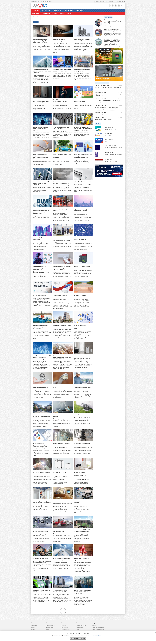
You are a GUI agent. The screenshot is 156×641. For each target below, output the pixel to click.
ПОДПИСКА (79, 10)
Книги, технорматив (50, 627)
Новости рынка (108, 17)
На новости (63, 625)
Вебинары (33, 627)
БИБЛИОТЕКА (69, 10)
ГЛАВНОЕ (36, 10)
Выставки (98, 123)
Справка (111, 1)
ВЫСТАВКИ (62, 13)
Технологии (35, 22)
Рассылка (78, 629)
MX (119, 5)
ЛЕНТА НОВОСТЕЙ (36, 13)
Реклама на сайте (80, 627)
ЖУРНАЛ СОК (46, 10)
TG (109, 5)
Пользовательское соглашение (97, 627)
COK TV (69, 13)
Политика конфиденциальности (97, 629)
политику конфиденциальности (96, 635)
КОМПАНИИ (57, 10)
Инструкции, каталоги (50, 625)
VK (113, 5)
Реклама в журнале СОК (81, 625)
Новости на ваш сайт (65, 629)
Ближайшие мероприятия (102, 82)
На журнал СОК (64, 627)
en (106, 1)
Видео (47, 629)
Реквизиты (93, 625)
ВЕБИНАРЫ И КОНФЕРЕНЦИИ (50, 13)
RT (116, 5)
